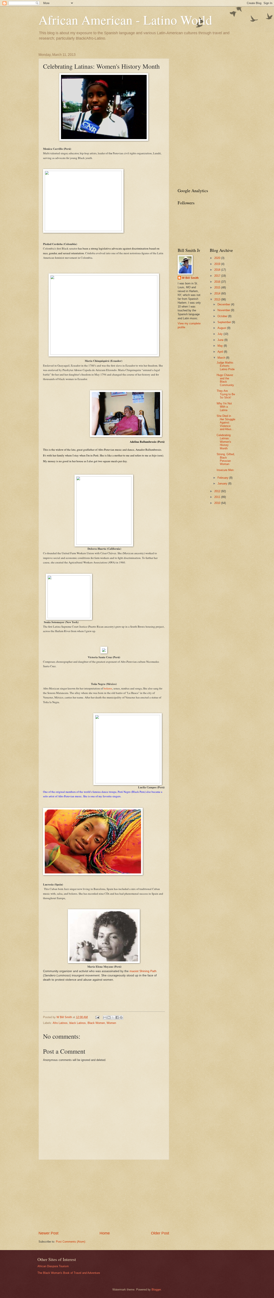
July (220, 334)
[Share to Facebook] (117, 1017)
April (220, 351)
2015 (217, 287)
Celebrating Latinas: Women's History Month (224, 442)
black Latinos (77, 1023)
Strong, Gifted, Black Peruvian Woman (226, 459)
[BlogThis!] (109, 1017)
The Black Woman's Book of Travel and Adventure (68, 1272)
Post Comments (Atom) (70, 1241)
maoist (134, 971)
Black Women (96, 1023)
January (222, 483)
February (223, 477)
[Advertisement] (104, 1195)
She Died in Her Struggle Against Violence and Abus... (226, 422)
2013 (217, 299)
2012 (217, 491)
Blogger (156, 1289)
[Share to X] (113, 1017)
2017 (217, 275)
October (222, 316)
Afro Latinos (60, 1023)
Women (111, 1023)
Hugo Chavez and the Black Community (225, 379)
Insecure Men (225, 470)
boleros (108, 688)
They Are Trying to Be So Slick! (226, 394)
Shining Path (147, 971)
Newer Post (48, 1233)
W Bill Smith (190, 277)
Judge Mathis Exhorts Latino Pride (226, 366)
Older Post (160, 1233)
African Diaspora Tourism (53, 1266)
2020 (217, 258)
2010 (217, 503)
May (220, 345)
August (222, 328)
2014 (217, 293)
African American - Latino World (125, 19)
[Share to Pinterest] (121, 1017)
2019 (217, 264)
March (221, 357)
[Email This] (105, 1017)
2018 (217, 269)
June (220, 340)
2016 (217, 281)
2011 (217, 497)
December (224, 304)
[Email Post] (97, 1017)
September (224, 322)
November (224, 310)
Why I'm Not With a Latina (224, 407)
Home (105, 1233)
